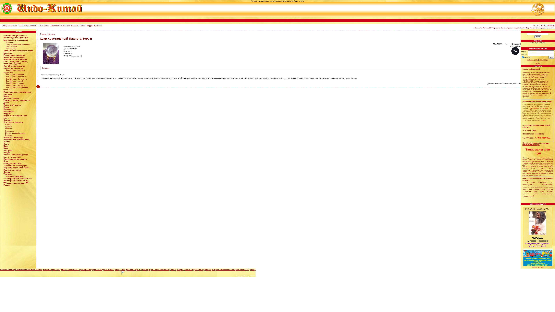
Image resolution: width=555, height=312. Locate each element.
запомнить (528, 57)
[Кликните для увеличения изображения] (51, 53)
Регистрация (543, 60)
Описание (45, 68)
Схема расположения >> (545, 28)
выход (537, 63)
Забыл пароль (532, 60)
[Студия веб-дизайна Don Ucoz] (127, 274)
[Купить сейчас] (515, 51)
